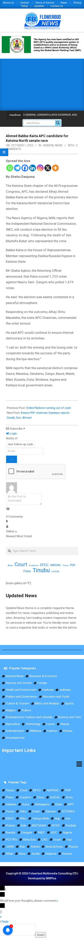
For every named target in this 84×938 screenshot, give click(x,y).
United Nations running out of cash (48, 408)
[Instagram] (40, 168)
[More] (55, 168)
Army (10, 565)
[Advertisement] (42, 84)
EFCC (44, 565)
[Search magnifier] (58, 123)
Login (13, 433)
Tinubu (41, 570)
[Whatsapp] (9, 168)
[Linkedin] (32, 168)
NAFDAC (55, 565)
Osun (65, 565)
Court (20, 564)
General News (53, 145)
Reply (5, 921)
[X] (47, 168)
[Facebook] (24, 168)
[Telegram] (17, 168)
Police (27, 571)
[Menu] (42, 764)
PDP (72, 565)
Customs (33, 565)
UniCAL (56, 571)
